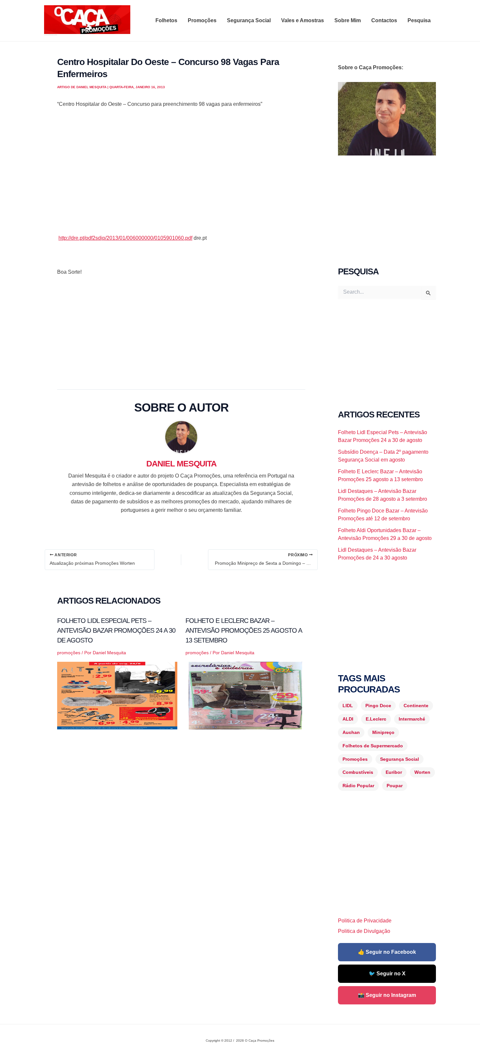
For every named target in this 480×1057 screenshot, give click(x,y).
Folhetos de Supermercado (373, 745)
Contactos (384, 20)
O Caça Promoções (50, 35)
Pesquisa (419, 20)
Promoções (202, 20)
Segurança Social (249, 20)
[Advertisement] (181, 179)
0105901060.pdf (125, 238)
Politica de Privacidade (365, 920)
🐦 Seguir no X (387, 973)
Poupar (395, 785)
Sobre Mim (347, 20)
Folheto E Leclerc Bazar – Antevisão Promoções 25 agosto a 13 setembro (243, 630)
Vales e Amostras (302, 20)
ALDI (348, 719)
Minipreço (383, 732)
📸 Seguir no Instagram (387, 995)
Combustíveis (358, 772)
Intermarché (412, 719)
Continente (416, 705)
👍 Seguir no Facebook (387, 952)
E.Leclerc (376, 719)
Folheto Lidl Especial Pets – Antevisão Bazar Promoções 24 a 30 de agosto (116, 630)
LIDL (348, 705)
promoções (68, 652)
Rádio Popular (358, 785)
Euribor (394, 772)
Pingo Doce (378, 705)
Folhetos (166, 20)
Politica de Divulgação (364, 931)
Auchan (351, 732)
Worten (422, 772)
